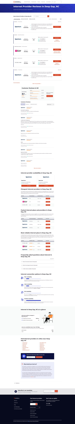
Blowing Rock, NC (25, 347)
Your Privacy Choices (32, 421)
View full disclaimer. (16, 82)
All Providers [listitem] (23, 104)
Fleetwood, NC (25, 342)
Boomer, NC (42, 346)
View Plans (57, 26)
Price (31, 95)
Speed (31, 90)
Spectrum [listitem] (27, 104)
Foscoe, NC (41, 343)
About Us (32, 376)
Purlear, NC (24, 346)
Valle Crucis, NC (42, 348)
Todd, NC (24, 348)
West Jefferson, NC (43, 342)
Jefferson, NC (42, 347)
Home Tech (43, 1)
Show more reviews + (37, 168)
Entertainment (33, 1)
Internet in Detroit (32, 415)
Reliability (31, 92)
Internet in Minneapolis (33, 413)
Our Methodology (17, 406)
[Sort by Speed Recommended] (57, 19)
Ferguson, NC (25, 343)
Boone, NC (24, 345)
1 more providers (37, 83)
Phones (39, 1)
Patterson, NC (42, 345)
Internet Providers (27, 1)
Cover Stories (48, 1)
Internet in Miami (32, 411)
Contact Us (16, 402)
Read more (22, 124)
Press (15, 404)
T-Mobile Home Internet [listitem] (33, 104)
